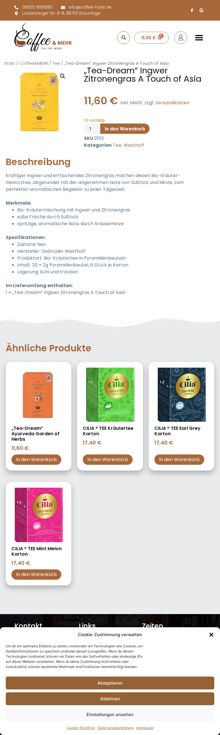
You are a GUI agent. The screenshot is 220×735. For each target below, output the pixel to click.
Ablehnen (110, 698)
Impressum (145, 728)
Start (9, 63)
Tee (56, 63)
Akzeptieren (110, 683)
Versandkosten (172, 102)
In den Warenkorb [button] (36, 459)
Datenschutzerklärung (115, 728)
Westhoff (133, 145)
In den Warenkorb (125, 129)
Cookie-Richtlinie (81, 728)
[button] (211, 635)
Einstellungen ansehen (110, 714)
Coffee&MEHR (33, 63)
